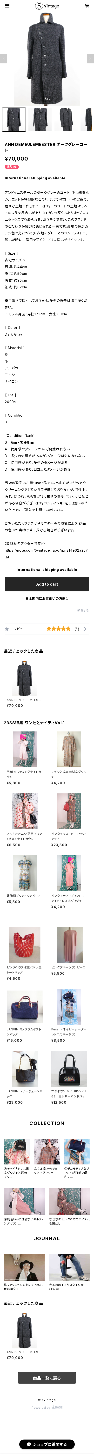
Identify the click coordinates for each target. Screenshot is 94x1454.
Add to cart (47, 584)
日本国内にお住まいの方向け (47, 598)
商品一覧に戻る (47, 1378)
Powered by (42, 1407)
